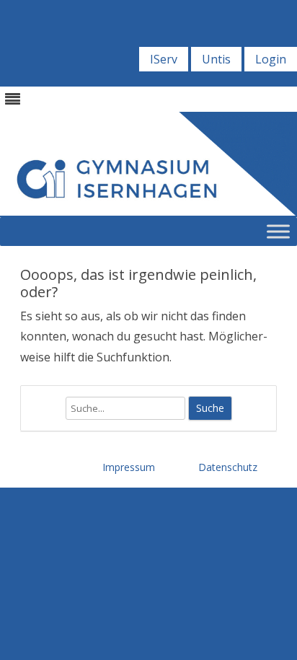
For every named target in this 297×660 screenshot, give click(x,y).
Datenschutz (227, 467)
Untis (216, 59)
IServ (163, 59)
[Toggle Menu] (278, 231)
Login (270, 59)
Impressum (128, 467)
